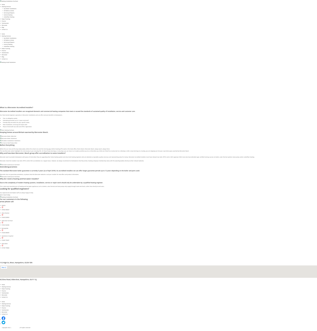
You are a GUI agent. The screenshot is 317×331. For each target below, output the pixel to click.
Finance (4, 21)
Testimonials (5, 23)
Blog (3, 27)
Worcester (4, 25)
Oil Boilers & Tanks (9, 10)
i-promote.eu (15, 327)
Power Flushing (6, 19)
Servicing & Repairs (9, 13)
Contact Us (5, 29)
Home (3, 4)
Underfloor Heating (9, 17)
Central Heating (8, 15)
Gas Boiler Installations (10, 8)
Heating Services (6, 6)
